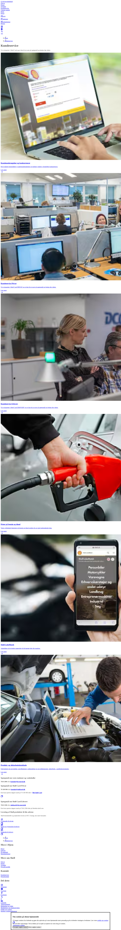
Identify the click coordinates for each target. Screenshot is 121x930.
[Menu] (60, 33)
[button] (60, 14)
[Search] (60, 31)
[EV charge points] (60, 29)
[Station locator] (60, 27)
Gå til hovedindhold (7, 1)
